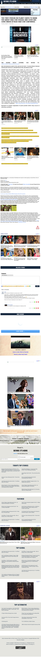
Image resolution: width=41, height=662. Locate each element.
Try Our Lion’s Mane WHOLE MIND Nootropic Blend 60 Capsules (13, 193)
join (6, 180)
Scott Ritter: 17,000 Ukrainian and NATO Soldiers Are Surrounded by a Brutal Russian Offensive (10, 561)
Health (12, 3)
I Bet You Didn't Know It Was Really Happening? (20, 121)
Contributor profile (10, 13)
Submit (37, 459)
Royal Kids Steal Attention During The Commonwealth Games (19, 409)
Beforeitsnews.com (9, 7)
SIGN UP (15, 453)
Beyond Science (17, 3)
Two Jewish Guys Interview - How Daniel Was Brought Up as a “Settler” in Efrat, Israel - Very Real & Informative (10, 609)
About (3, 638)
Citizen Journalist (26, 184)
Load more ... (20, 331)
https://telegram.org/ (15, 440)
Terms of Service (25, 638)
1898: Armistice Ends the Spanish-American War (31, 624)
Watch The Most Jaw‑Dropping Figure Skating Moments (7, 157)
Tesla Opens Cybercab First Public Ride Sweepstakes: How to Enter (29, 618)
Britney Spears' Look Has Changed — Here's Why (32, 259)
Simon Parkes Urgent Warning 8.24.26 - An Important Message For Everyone (30, 486)
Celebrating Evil (5, 621)
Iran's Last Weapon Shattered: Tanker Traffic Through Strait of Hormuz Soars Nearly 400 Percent (10, 556)
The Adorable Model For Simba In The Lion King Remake (33, 246)
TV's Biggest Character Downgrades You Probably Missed (19, 157)
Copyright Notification (33, 638)
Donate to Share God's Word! (20, 354)
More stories (16, 13)
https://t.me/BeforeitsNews (33, 440)
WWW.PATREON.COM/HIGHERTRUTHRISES (10, 64)
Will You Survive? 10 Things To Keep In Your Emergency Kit (20, 246)
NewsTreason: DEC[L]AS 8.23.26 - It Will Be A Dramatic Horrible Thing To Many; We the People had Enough (30, 507)
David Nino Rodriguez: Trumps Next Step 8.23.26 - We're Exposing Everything (29, 469)
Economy (9, 3)
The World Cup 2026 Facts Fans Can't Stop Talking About (7, 259)
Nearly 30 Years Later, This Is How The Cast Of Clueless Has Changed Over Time (7, 246)
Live (39, 3)
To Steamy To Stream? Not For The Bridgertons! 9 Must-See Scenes (33, 157)
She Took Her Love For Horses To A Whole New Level (18, 376)
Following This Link (22, 222)
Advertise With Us (8, 638)
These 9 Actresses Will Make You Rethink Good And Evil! (33, 121)
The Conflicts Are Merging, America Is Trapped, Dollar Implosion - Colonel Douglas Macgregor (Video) (10, 575)
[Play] (20, 342)
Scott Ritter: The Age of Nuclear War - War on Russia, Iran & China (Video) (10, 516)
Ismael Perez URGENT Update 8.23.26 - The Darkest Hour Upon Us (30, 482)
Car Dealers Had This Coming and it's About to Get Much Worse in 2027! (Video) (30, 512)
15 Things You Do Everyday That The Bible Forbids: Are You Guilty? (19, 259)
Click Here (10, 184)
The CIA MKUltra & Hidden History (28, 621)
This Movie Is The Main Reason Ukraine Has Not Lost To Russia (18, 599)
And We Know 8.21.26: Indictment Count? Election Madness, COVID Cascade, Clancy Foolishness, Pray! (30, 566)
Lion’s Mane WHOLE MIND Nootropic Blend (9, 199)
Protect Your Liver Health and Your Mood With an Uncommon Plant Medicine (30, 614)
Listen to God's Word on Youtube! (20, 352)
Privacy (19, 638)
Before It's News (10, 1)
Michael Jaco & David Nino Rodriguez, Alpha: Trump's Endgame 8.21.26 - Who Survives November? (30, 561)
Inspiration (36, 3)
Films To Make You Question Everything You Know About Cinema (19, 393)
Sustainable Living (30, 3)
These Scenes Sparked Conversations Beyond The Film (7, 121)
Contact (16, 638)
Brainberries (3, 124)
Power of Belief (23, 3)
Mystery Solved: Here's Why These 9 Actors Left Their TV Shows (19, 426)
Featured (5, 3)
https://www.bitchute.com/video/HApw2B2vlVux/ (27, 103)
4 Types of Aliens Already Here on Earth (9, 613)
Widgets (22, 639)
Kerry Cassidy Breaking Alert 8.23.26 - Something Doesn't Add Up (29, 478)
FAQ (13, 638)
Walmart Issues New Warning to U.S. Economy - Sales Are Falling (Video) (31, 490)
